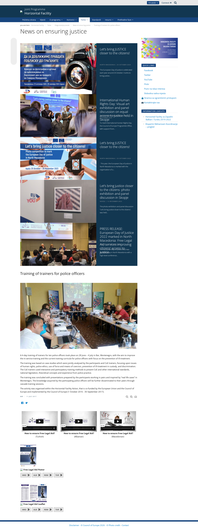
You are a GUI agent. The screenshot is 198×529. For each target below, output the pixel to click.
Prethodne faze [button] (124, 19)
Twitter (147, 75)
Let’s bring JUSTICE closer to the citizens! (115, 51)
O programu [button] (55, 19)
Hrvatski (152, 2)
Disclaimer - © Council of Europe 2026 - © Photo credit (95, 525)
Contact (125, 525)
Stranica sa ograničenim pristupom (160, 98)
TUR (57, 475)
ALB (35, 475)
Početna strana (29, 19)
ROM (46, 475)
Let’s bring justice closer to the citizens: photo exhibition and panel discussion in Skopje (116, 191)
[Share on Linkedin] (14, 57)
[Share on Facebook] (14, 51)
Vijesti (42, 19)
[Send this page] (14, 62)
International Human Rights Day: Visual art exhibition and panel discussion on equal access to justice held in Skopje (116, 110)
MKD (24, 475)
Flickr (146, 84)
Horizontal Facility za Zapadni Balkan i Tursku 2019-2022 (159, 118)
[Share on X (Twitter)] (14, 46)
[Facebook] (22, 403)
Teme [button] (83, 19)
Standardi (96, 19)
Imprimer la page (135, 396)
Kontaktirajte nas (152, 102)
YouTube (148, 79)
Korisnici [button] (71, 19)
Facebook (148, 70)
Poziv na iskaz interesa (154, 88)
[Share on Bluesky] (14, 41)
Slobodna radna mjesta (155, 93)
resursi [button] (108, 19)
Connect (165, 2)
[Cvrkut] (26, 403)
